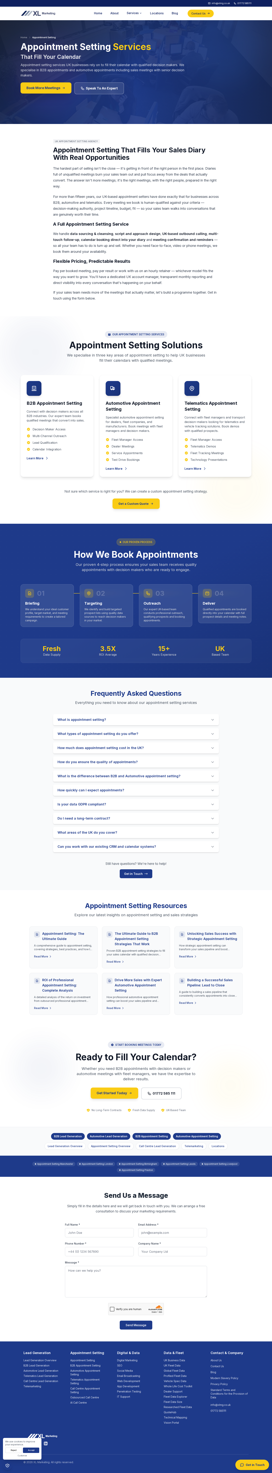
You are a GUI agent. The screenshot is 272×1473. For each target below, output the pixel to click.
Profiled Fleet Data (175, 1375)
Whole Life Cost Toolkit (178, 1386)
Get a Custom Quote (133, 504)
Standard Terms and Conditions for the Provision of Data (229, 1393)
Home (24, 37)
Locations (218, 1146)
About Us (216, 1360)
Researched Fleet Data (178, 1407)
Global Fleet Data (174, 1370)
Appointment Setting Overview (110, 1146)
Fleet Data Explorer (175, 1396)
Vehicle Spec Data (175, 1381)
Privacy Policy (219, 1384)
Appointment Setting (82, 1360)
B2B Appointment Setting (151, 1136)
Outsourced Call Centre (84, 1397)
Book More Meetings (43, 88)
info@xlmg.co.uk (221, 1404)
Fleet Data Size (173, 1401)
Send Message (136, 1325)
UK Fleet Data (172, 1365)
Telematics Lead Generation (40, 1375)
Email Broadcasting (128, 1375)
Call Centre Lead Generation (157, 1146)
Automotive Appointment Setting (197, 1136)
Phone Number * (75, 1243)
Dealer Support (173, 1391)
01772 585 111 (164, 1093)
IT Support (123, 1396)
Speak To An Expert (102, 88)
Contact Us (217, 1366)
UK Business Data (174, 1360)
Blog (213, 1372)
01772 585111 (218, 1410)
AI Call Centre (78, 1402)
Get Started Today (112, 1093)
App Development (128, 1386)
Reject (13, 1450)
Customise (22, 1455)
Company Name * (149, 1243)
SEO (119, 1365)
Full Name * (72, 1224)
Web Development (128, 1381)
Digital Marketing (127, 1360)
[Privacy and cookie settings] (7, 1465)
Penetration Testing (129, 1391)
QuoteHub (170, 1412)
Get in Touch (133, 874)
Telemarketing (193, 1146)
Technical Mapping (175, 1417)
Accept (31, 1450)
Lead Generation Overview (65, 1146)
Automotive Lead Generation (108, 1136)
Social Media (125, 1370)
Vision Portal (171, 1422)
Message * (72, 1262)
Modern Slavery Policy (224, 1378)
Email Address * (148, 1224)
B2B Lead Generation (68, 1136)
